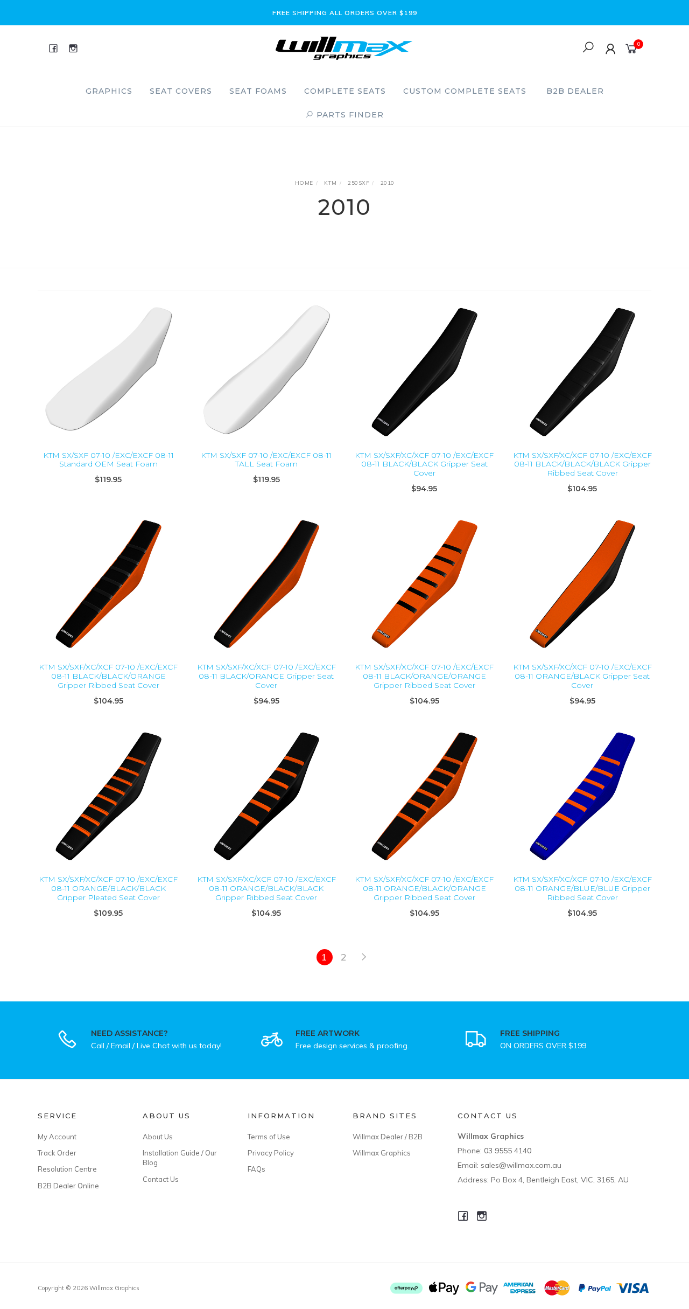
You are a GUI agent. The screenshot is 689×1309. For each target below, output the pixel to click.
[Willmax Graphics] (344, 47)
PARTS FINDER (349, 115)
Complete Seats (345, 91)
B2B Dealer (575, 91)
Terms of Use (269, 1136)
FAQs (256, 1169)
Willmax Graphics (382, 1152)
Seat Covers (181, 91)
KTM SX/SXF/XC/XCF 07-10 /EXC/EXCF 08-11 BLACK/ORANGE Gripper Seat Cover (266, 676)
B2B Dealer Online (68, 1185)
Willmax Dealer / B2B (388, 1136)
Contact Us (161, 1179)
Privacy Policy (271, 1152)
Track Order (57, 1152)
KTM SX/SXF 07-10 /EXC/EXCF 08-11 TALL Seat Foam (266, 459)
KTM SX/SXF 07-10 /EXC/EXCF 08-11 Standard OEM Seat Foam (108, 459)
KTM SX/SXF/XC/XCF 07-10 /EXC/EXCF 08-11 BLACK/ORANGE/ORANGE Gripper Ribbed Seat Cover (424, 676)
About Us (158, 1136)
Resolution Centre (67, 1169)
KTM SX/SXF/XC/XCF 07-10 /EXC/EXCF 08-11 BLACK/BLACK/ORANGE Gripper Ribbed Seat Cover (108, 676)
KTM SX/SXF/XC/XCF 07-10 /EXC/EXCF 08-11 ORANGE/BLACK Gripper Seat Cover (582, 676)
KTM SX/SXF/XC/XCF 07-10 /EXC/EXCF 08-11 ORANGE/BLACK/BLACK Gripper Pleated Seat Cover (108, 888)
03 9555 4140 (507, 1150)
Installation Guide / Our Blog (180, 1157)
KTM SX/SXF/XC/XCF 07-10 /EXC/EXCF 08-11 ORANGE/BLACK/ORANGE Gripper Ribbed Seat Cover (424, 888)
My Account (57, 1136)
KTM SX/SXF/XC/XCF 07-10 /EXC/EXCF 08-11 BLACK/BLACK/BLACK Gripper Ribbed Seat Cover (582, 464)
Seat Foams (258, 91)
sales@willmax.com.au (521, 1165)
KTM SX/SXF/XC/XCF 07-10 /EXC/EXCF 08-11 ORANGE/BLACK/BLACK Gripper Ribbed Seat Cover (266, 888)
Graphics (109, 91)
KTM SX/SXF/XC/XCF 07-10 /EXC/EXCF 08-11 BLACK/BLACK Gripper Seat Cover (424, 464)
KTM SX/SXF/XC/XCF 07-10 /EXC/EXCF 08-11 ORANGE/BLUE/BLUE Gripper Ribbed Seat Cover (582, 888)
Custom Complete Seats (464, 91)
